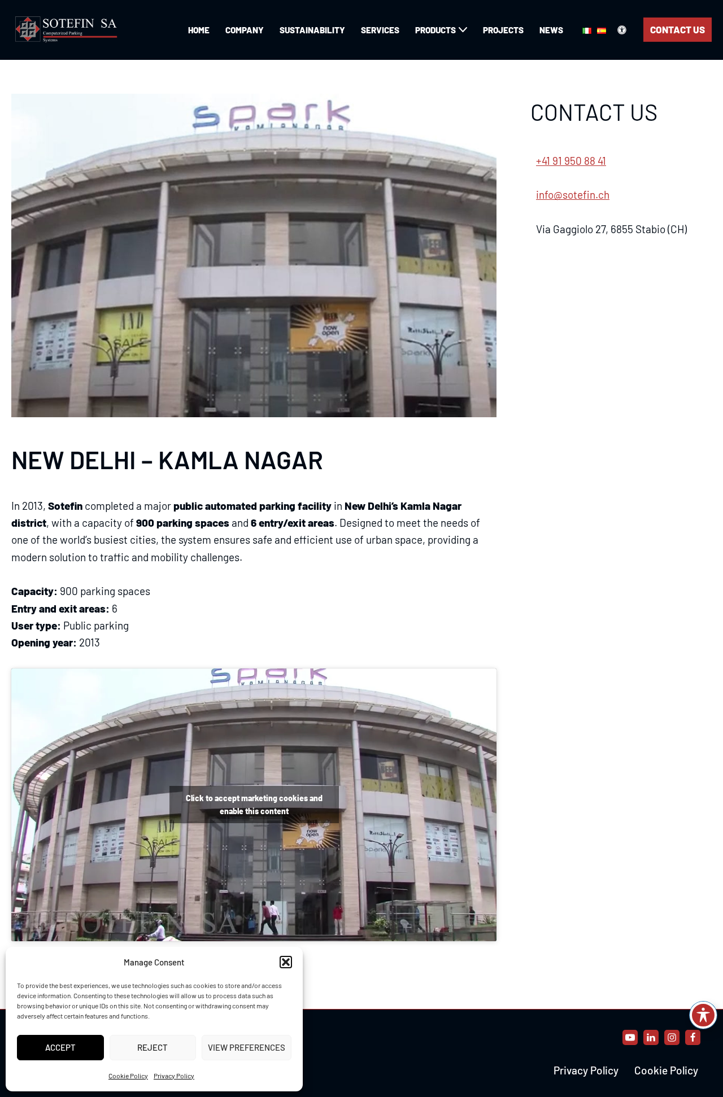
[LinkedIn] (651, 1037)
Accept (60, 1047)
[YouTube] (630, 1037)
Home (199, 30)
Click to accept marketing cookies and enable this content (254, 804)
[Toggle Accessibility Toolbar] (703, 1015)
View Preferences (246, 1047)
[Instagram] (672, 1037)
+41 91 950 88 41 (571, 160)
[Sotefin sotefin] (67, 30)
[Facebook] (692, 1037)
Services (380, 30)
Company (244, 30)
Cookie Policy (128, 1075)
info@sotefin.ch (572, 194)
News (551, 30)
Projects (503, 30)
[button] (285, 962)
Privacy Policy (174, 1075)
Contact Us (677, 29)
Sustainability (312, 30)
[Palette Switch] (621, 29)
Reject (152, 1047)
